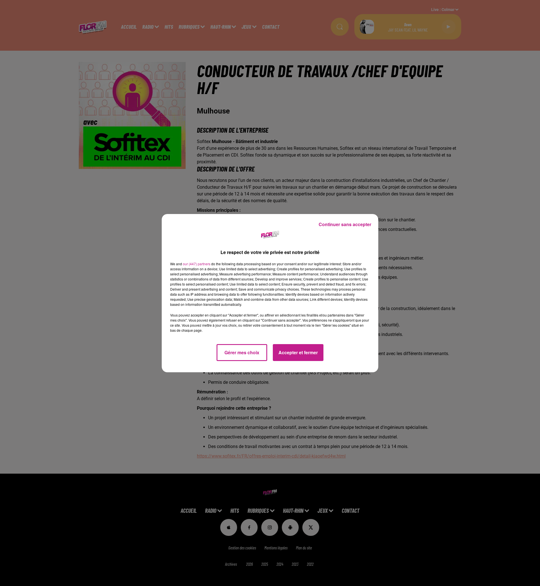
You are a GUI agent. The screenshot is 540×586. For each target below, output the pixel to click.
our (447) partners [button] (196, 263)
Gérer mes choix (241, 352)
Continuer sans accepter (345, 224)
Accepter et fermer (298, 352)
